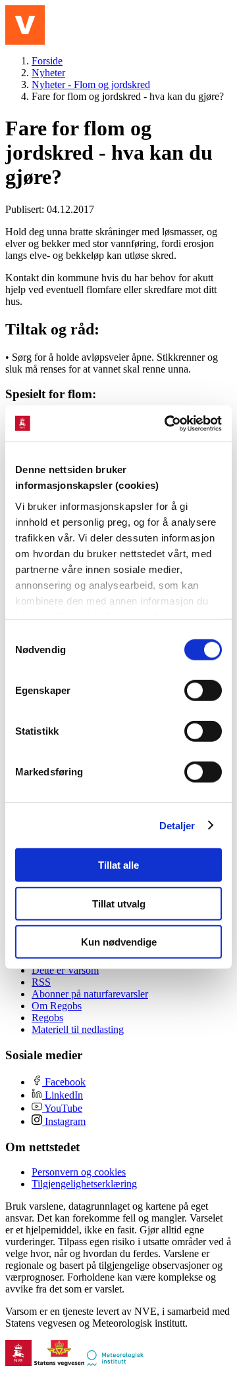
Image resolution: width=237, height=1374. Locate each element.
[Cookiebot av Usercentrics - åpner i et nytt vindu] (167, 423)
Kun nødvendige (119, 942)
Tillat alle (118, 865)
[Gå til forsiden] (25, 25)
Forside (47, 60)
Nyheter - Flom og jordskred (91, 84)
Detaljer (177, 825)
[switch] (203, 690)
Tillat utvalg (118, 903)
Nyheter (48, 72)
